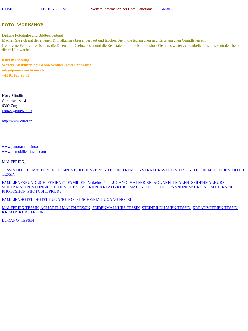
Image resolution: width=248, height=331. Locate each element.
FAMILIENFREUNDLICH (24, 183)
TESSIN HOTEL (15, 170)
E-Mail (164, 9)
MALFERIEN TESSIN (50, 170)
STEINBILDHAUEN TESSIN (166, 208)
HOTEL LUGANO (50, 199)
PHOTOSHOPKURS (44, 191)
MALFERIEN (140, 183)
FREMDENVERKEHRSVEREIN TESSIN (157, 170)
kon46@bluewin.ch (17, 111)
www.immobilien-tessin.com (24, 152)
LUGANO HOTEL (116, 199)
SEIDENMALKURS (208, 183)
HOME (8, 9)
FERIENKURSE (54, 9)
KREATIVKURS (114, 187)
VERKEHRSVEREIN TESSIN (96, 170)
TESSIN (27, 220)
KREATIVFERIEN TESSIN (215, 208)
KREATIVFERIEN (82, 187)
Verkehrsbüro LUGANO (107, 183)
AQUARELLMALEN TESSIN (65, 208)
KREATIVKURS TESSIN (23, 212)
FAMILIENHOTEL (17, 199)
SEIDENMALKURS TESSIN (116, 208)
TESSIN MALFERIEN (212, 170)
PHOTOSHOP (13, 191)
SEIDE (151, 187)
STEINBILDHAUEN (49, 187)
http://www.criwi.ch (17, 121)
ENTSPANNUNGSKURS (180, 187)
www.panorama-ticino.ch (21, 146)
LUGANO (10, 220)
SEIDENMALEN (16, 187)
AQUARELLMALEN (171, 183)
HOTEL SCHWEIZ (83, 199)
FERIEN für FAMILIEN (66, 183)
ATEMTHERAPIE (218, 187)
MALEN (137, 187)
